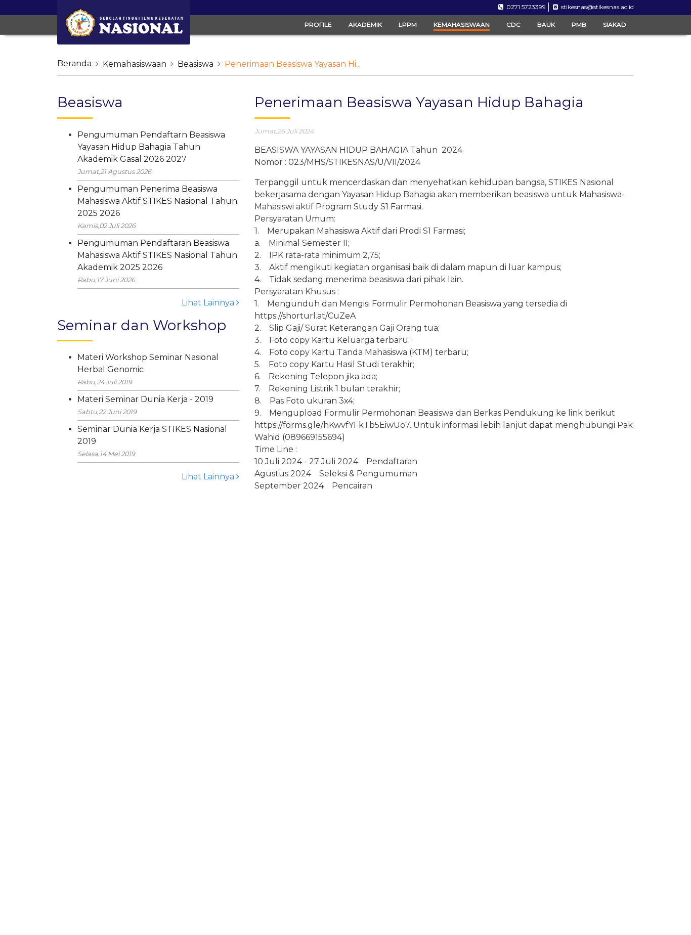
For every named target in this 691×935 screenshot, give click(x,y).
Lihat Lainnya (209, 302)
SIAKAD (614, 24)
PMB (579, 24)
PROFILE (318, 24)
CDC (513, 24)
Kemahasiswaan (134, 64)
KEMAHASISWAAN (462, 24)
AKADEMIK (365, 24)
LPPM (408, 24)
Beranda (74, 63)
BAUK (546, 24)
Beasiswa (195, 64)
